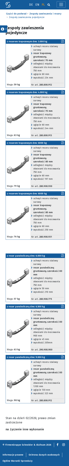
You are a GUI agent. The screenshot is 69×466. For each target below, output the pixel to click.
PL (43, 4)
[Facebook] (57, 445)
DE (31, 4)
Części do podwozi (16, 13)
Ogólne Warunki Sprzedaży (18, 461)
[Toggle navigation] (61, 4)
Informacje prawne (13, 454)
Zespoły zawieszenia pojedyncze (26, 17)
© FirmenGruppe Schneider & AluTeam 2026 (27, 444)
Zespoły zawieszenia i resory (45, 13)
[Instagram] (63, 445)
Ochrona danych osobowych (44, 454)
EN (37, 4)
